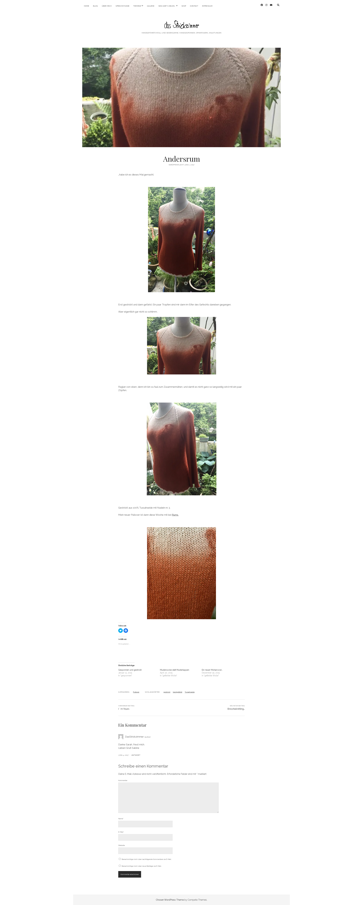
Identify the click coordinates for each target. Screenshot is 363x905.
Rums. (175, 514)
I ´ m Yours (123, 708)
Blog (95, 6)
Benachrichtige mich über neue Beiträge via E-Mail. (142, 866)
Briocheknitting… (236, 708)
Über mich (107, 6)
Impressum (207, 6)
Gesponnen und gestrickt (130, 670)
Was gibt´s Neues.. (167, 6)
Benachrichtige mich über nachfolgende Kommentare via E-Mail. (146, 859)
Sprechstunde (122, 6)
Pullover (136, 692)
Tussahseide (190, 692)
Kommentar (122, 780)
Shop (184, 6)
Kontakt (194, 6)
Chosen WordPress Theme (170, 899)
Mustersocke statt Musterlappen (174, 670)
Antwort (135, 755)
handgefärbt (177, 692)
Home (86, 6)
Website (121, 845)
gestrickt (166, 692)
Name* (121, 819)
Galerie (150, 6)
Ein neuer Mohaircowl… (212, 670)
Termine (137, 6)
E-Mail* (121, 832)
